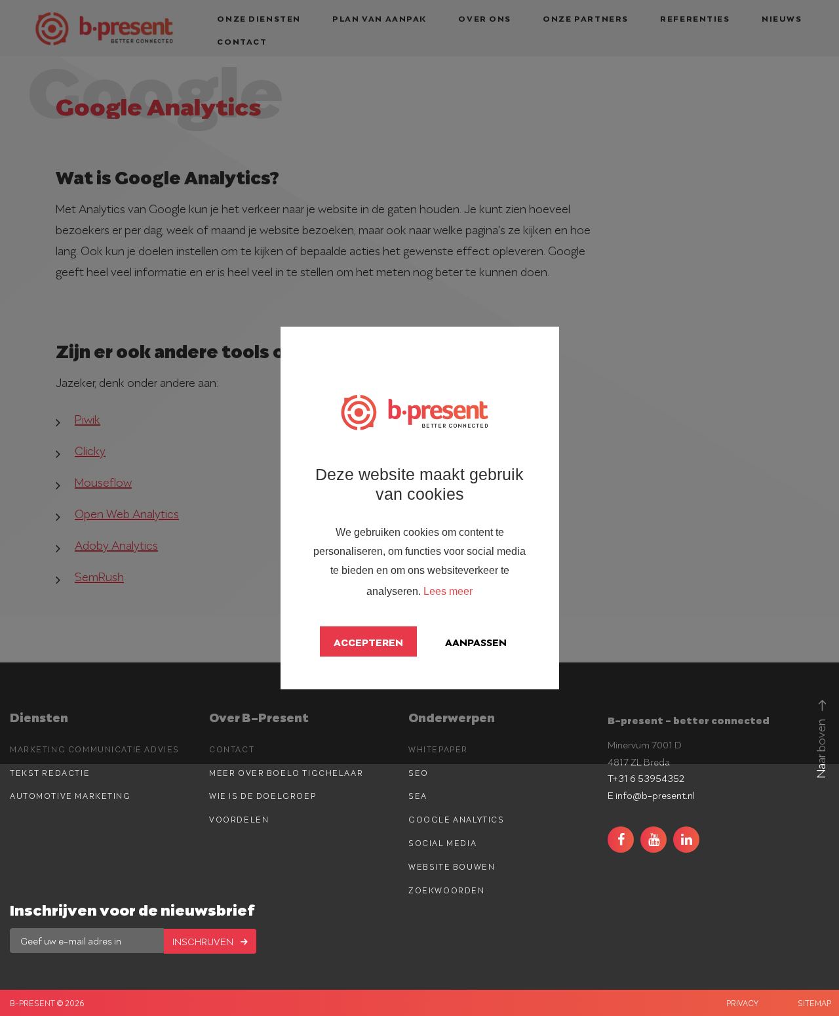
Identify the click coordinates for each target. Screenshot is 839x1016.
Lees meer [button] (448, 591)
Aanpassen (476, 641)
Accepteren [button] (368, 641)
